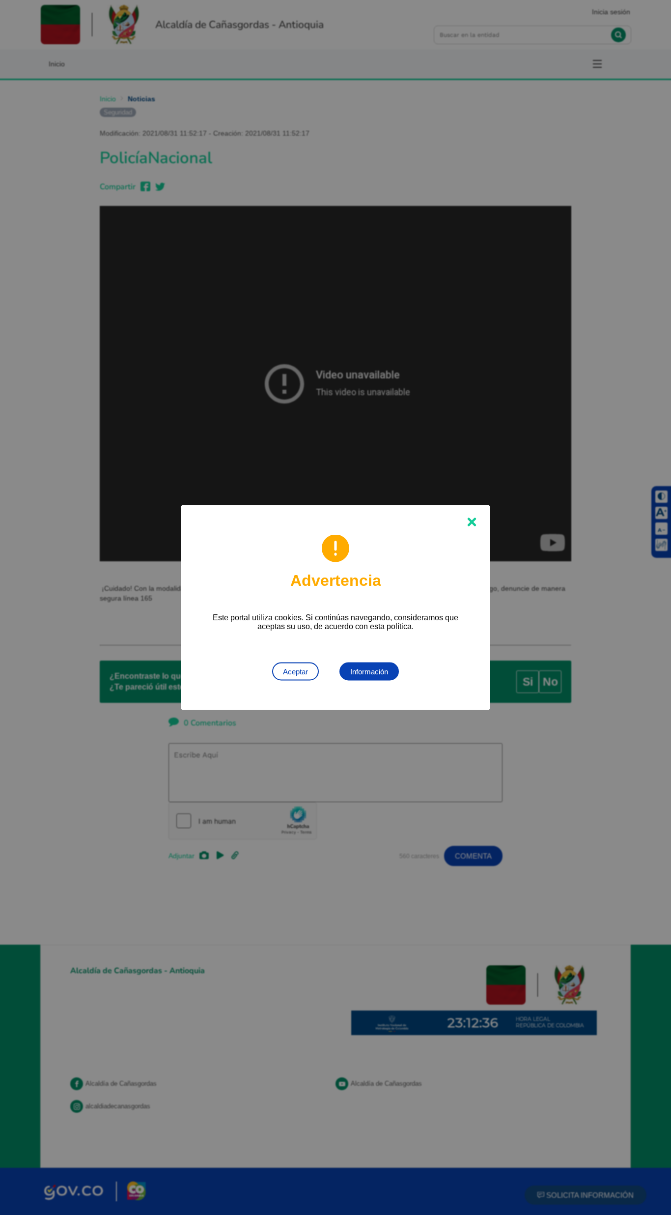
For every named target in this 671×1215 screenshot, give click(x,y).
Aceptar (295, 671)
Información (369, 671)
